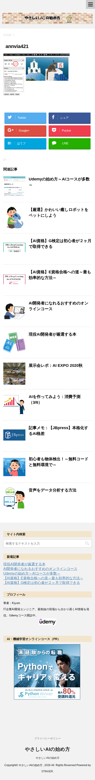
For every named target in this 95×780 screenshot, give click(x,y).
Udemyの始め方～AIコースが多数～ (31, 573)
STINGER (47, 771)
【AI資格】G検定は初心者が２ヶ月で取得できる (41, 583)
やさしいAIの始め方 (47, 749)
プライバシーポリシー (47, 738)
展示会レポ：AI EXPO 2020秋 (56, 365)
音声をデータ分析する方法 (52, 490)
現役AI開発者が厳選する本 (52, 334)
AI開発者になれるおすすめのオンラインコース (40, 569)
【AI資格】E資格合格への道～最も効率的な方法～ (43, 578)
